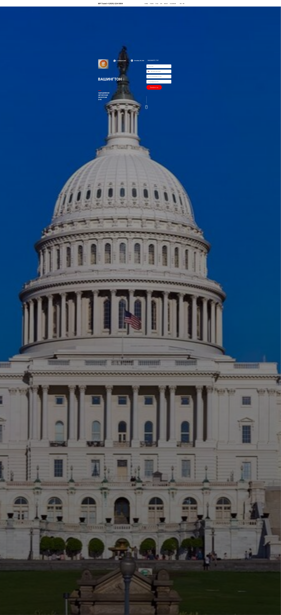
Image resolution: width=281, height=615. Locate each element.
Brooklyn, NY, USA (139, 60)
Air (161, 3)
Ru (183, 3)
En (181, 3)
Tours (152, 3)
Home (146, 3)
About (166, 3)
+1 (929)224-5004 (121, 60)
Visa (157, 3)
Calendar (173, 3)
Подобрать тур (154, 87)
